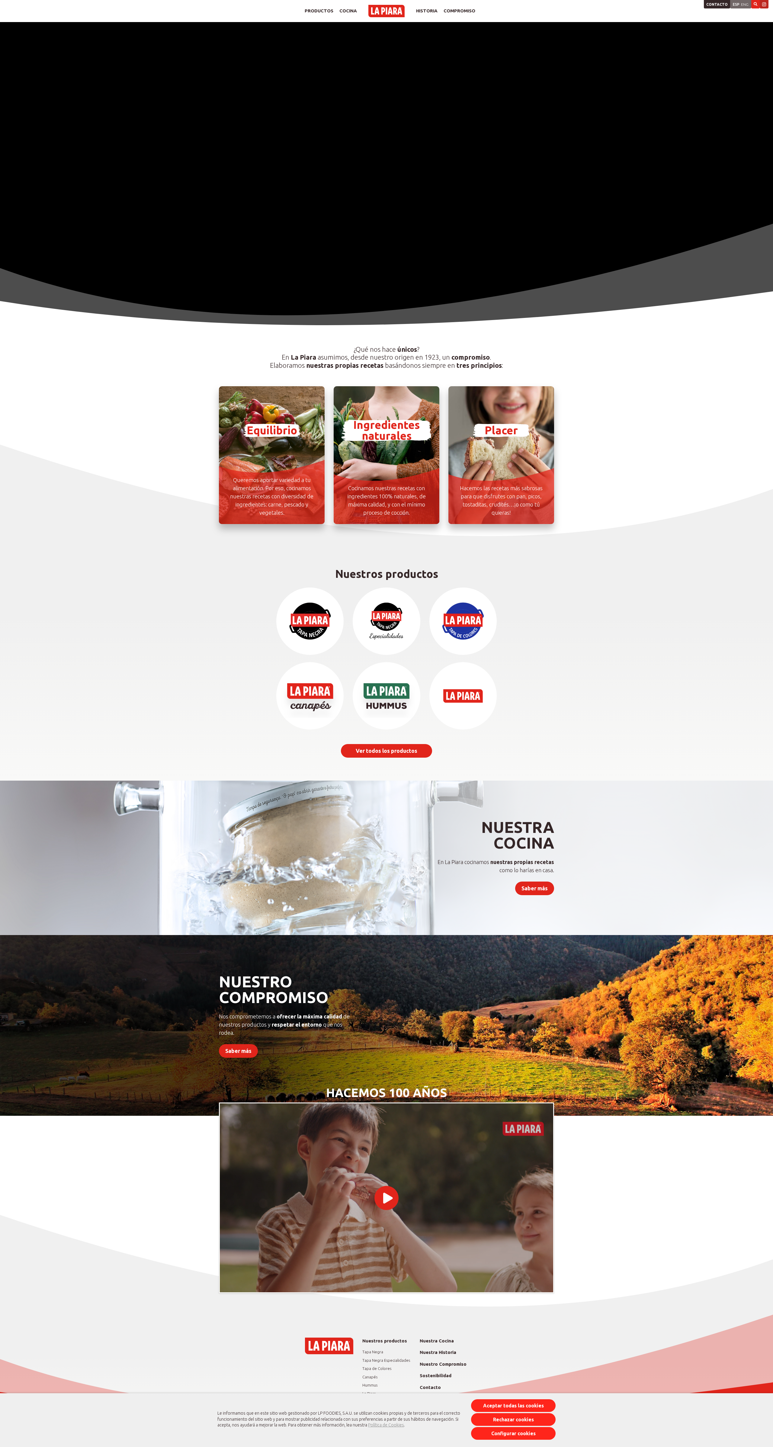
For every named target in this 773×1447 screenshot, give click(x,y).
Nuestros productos (384, 1340)
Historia (427, 10)
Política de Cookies (386, 1425)
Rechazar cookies (513, 1419)
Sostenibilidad (435, 1375)
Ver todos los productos (386, 751)
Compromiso (459, 10)
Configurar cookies (513, 1433)
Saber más (534, 888)
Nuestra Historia (438, 1352)
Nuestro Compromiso (443, 1364)
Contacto (717, 4)
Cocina (348, 10)
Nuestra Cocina (437, 1340)
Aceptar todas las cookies (513, 1405)
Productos (319, 10)
